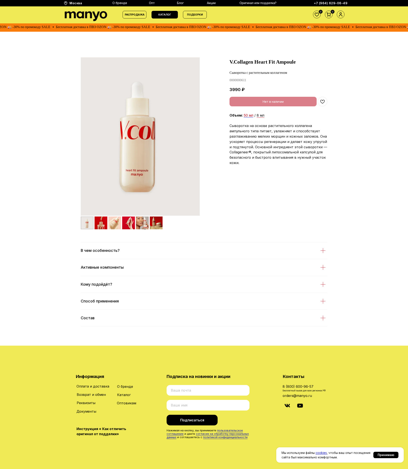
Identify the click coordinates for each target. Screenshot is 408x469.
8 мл (260, 115)
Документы (86, 411)
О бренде (125, 386)
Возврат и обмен (91, 394)
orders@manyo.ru (297, 395)
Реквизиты (86, 403)
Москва (75, 3)
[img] (287, 405)
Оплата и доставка (92, 386)
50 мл (248, 115)
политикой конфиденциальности (225, 437)
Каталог (124, 395)
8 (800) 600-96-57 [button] (298, 386)
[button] (165, 15)
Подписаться (192, 420)
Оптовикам (126, 403)
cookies (321, 453)
